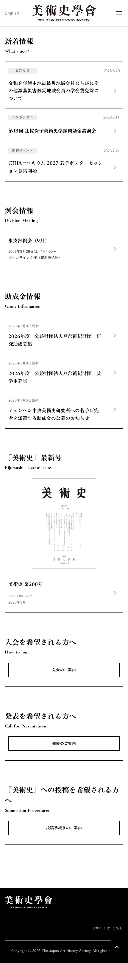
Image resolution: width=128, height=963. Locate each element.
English (12, 13)
